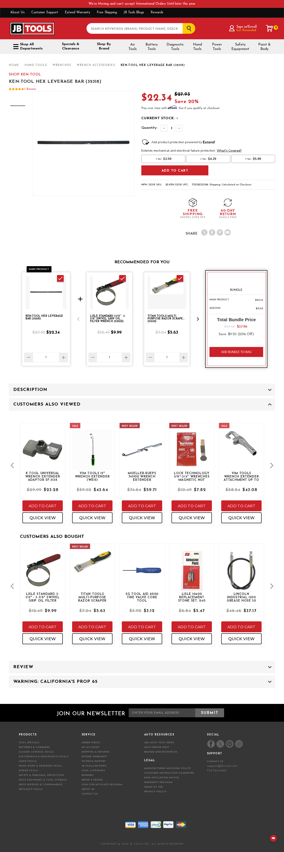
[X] (204, 232)
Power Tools (217, 47)
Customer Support (44, 12)
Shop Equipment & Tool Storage (43, 780)
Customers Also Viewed (47, 404)
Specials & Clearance (70, 46)
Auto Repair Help (156, 747)
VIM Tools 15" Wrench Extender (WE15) (92, 476)
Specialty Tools (30, 789)
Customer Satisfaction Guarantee (169, 773)
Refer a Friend (92, 780)
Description (30, 390)
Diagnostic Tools (175, 47)
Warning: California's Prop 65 (55, 682)
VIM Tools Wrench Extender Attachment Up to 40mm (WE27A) (241, 476)
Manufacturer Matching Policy (167, 768)
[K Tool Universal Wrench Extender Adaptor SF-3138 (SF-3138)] (42, 453)
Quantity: (149, 128)
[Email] (228, 232)
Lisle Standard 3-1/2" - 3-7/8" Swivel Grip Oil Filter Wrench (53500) (43, 597)
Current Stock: (159, 118)
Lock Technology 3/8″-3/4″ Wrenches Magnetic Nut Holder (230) (192, 476)
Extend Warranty (77, 12)
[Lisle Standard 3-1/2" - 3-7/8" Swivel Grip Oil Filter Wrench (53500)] (42, 574)
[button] (78, 319)
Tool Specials (29, 742)
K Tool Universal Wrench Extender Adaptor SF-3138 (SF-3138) (42, 476)
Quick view (43, 517)
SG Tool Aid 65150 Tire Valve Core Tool (142, 597)
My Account (91, 747)
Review (23, 667)
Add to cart (43, 506)
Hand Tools (197, 47)
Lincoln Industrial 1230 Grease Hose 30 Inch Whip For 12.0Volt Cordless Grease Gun (241, 597)
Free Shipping (107, 12)
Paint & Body (264, 47)
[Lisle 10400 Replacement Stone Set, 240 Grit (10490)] (191, 574)
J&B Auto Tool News (159, 742)
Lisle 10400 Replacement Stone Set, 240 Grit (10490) (191, 597)
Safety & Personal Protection (41, 775)
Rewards (157, 12)
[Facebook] (212, 232)
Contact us (215, 761)
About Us (17, 12)
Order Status (91, 742)
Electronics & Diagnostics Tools (43, 756)
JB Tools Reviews (94, 766)
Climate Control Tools (36, 752)
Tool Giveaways (93, 770)
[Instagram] (239, 744)
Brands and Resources (160, 752)
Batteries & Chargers (34, 747)
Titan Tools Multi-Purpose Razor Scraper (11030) (92, 597)
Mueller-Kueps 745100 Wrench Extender (142, 476)
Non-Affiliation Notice (161, 778)
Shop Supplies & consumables (40, 784)
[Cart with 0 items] (269, 28)
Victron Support (94, 761)
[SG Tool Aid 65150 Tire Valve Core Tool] (142, 574)
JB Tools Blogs (134, 12)
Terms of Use (153, 787)
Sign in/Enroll (246, 27)
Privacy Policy (155, 792)
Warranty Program (158, 782)
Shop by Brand (104, 46)
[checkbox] (60, 278)
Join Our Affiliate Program (102, 784)
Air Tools (132, 47)
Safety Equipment (240, 47)
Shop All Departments (31, 46)
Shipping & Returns (96, 752)
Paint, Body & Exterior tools (40, 766)
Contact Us (90, 794)
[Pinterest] (220, 232)
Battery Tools (152, 47)
